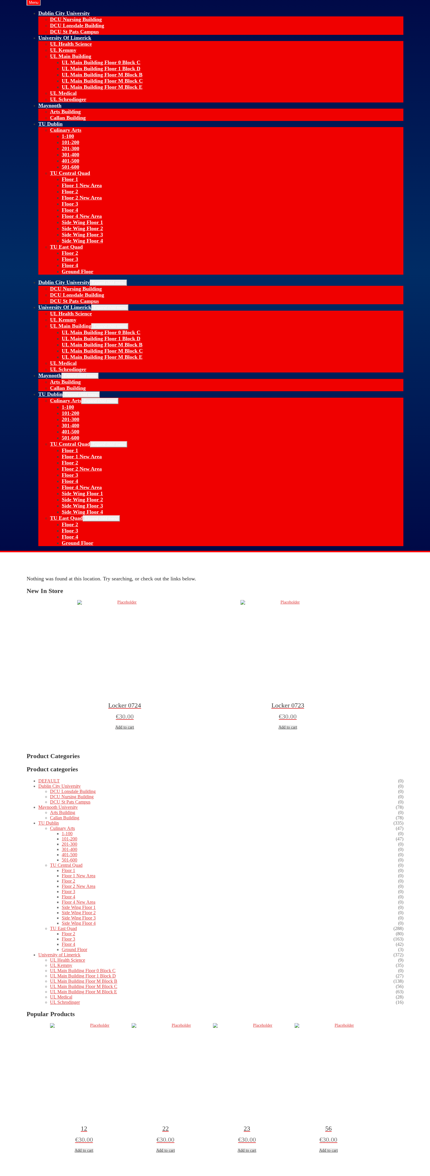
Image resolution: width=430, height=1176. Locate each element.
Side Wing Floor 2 (82, 228)
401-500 (70, 161)
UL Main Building (70, 56)
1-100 (68, 136)
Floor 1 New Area (82, 185)
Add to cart (124, 727)
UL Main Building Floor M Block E (102, 87)
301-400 (70, 155)
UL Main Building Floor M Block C (102, 81)
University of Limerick (59, 954)
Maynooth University (58, 807)
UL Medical (63, 93)
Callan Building (68, 118)
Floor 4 (70, 210)
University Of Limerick (64, 38)
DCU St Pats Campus (74, 32)
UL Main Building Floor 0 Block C (101, 62)
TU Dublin (50, 124)
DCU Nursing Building (76, 19)
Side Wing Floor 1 (82, 222)
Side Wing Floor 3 (82, 234)
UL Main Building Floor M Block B (102, 75)
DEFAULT (49, 780)
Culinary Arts (65, 130)
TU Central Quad (70, 173)
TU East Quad (66, 247)
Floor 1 (70, 179)
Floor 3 (70, 204)
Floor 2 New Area (82, 198)
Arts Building (65, 111)
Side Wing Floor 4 (82, 241)
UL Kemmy (63, 50)
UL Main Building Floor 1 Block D (101, 68)
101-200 (70, 142)
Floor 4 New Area (82, 216)
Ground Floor (77, 271)
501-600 (70, 167)
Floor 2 (70, 191)
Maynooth (49, 105)
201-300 (70, 148)
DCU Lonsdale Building (77, 25)
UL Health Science (71, 44)
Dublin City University (64, 13)
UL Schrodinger (68, 99)
